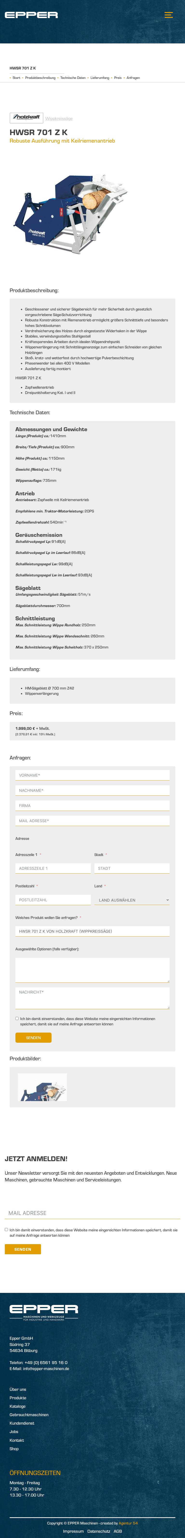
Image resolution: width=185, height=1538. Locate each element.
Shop (14, 1448)
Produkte (18, 1397)
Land (98, 885)
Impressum (73, 1531)
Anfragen (133, 78)
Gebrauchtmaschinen (29, 1414)
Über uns (18, 1389)
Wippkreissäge (59, 118)
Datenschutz (98, 1531)
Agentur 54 (128, 1523)
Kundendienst (22, 1423)
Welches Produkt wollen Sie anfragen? (46, 917)
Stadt (98, 854)
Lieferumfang (100, 78)
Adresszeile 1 (26, 854)
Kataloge (18, 1406)
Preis (118, 78)
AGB (118, 1531)
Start (16, 78)
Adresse (22, 838)
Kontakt (17, 1440)
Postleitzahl (24, 885)
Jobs (14, 1431)
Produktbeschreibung (40, 78)
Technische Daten (73, 78)
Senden (33, 1037)
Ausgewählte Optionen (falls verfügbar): (47, 948)
